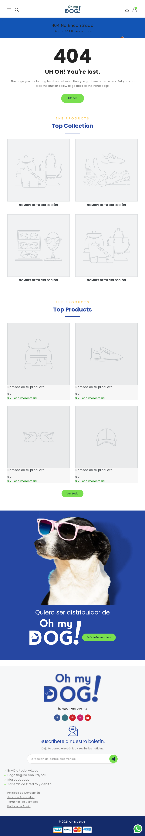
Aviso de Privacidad (21, 797)
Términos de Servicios (22, 802)
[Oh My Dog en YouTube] (87, 717)
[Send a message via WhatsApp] (138, 829)
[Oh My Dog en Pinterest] (73, 717)
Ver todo (72, 493)
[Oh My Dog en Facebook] (57, 717)
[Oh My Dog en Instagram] (80, 717)
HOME (72, 98)
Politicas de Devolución (23, 793)
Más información (99, 637)
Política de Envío (19, 806)
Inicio (56, 31)
